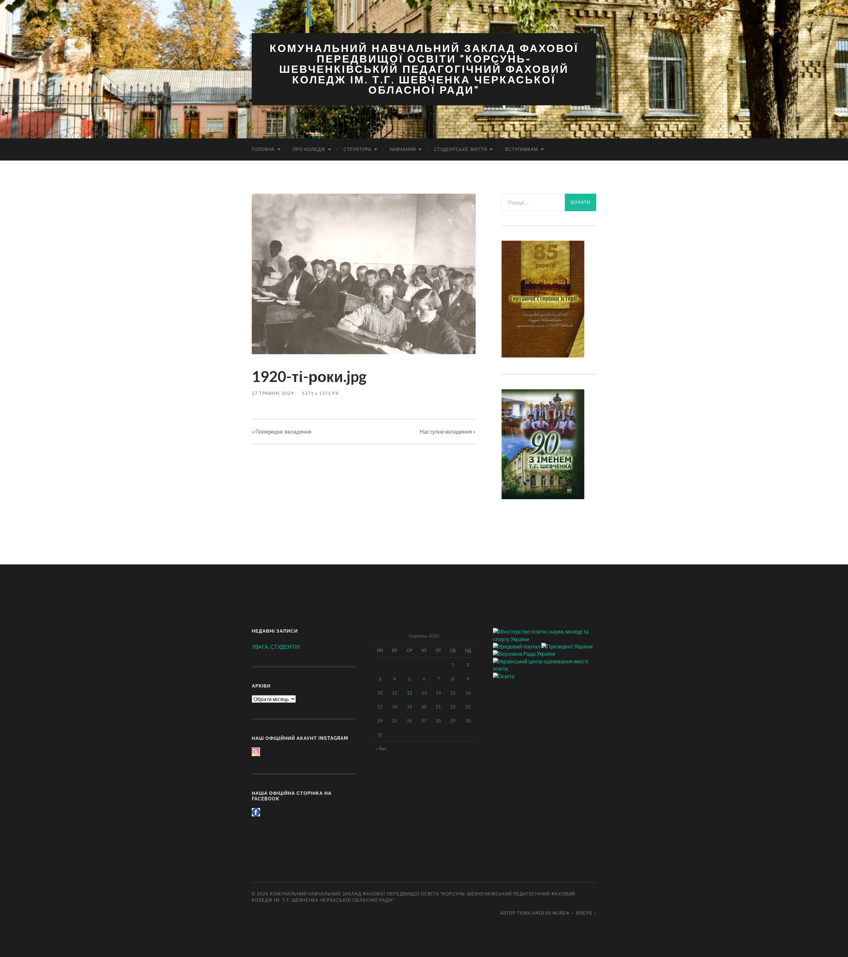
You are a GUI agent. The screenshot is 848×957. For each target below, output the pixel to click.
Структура (357, 149)
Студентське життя (460, 149)
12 (409, 692)
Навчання (403, 149)
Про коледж (309, 149)
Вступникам (521, 149)
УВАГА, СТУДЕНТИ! (276, 647)
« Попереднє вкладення (281, 431)
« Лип (381, 748)
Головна (263, 149)
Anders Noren (550, 913)
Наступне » (448, 431)
